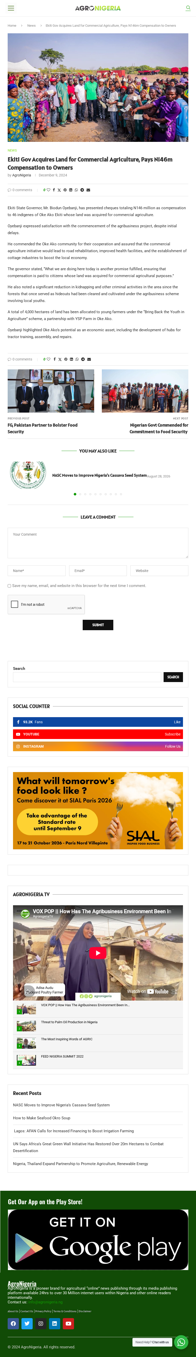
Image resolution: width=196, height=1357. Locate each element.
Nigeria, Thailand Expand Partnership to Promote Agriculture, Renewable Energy (80, 1164)
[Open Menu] (11, 8)
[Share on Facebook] (54, 190)
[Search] (188, 8)
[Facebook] (13, 1323)
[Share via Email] (88, 190)
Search (19, 668)
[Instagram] (40, 1323)
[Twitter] (27, 1323)
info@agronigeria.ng (45, 1302)
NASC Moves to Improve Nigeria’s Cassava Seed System (99, 475)
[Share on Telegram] (82, 190)
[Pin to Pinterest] (65, 190)
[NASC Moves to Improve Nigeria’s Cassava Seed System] (28, 475)
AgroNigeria (21, 175)
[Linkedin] (54, 1323)
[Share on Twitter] (59, 190)
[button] (14, 478)
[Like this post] (48, 190)
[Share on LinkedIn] (70, 190)
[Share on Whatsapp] (76, 190)
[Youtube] (68, 1323)
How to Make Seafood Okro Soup (41, 1118)
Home (12, 25)
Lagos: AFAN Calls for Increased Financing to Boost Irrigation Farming (73, 1131)
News (31, 25)
